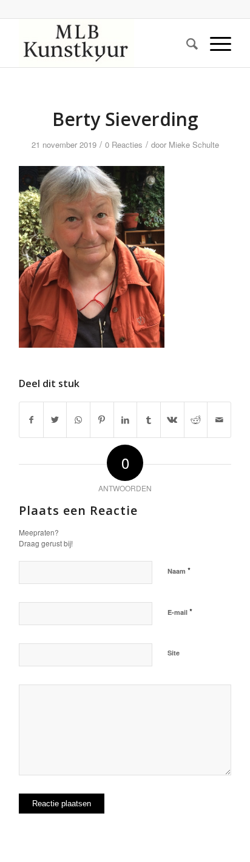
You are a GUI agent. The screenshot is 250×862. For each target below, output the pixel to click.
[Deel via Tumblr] (148, 419)
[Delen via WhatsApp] (78, 419)
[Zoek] (186, 43)
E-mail (179, 611)
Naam (179, 570)
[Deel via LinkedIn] (125, 419)
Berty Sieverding (125, 119)
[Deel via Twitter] (55, 419)
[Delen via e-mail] (219, 419)
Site (173, 652)
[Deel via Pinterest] (101, 419)
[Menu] (214, 43)
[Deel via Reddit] (196, 419)
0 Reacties (124, 144)
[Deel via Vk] (172, 419)
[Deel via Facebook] (31, 419)
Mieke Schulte (194, 144)
